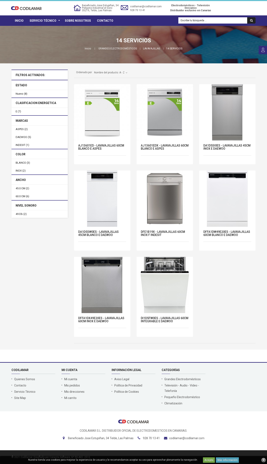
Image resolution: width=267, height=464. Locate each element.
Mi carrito (70, 398)
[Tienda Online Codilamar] (26, 8)
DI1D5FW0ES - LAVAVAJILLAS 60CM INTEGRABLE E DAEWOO (164, 320)
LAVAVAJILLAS (151, 48)
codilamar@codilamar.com (146, 6)
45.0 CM (22, 188)
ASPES (22, 129)
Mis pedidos (72, 385)
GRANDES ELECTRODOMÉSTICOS (117, 48)
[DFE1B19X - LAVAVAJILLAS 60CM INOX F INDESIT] (165, 199)
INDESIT (22, 145)
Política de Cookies (126, 391)
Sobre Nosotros (78, 20)
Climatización (173, 403)
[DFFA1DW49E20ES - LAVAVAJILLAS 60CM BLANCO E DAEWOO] (227, 199)
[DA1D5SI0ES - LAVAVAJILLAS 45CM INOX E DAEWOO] (227, 112)
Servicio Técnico (43, 20)
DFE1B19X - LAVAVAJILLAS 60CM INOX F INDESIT (163, 233)
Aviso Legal (121, 379)
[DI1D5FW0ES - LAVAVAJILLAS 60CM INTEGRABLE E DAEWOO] (165, 285)
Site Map (20, 398)
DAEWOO (23, 137)
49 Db (21, 214)
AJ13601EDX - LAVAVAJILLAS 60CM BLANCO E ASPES (165, 147)
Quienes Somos (24, 379)
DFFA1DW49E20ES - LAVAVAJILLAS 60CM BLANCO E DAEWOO (226, 233)
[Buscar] (251, 20)
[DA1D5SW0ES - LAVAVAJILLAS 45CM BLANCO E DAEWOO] (102, 199)
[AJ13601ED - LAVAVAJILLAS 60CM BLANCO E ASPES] (102, 112)
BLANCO (23, 162)
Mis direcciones (74, 391)
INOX (21, 170)
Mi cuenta (70, 379)
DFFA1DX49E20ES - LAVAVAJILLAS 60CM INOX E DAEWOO (101, 320)
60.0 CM (22, 196)
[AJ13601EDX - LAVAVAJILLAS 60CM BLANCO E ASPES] (165, 112)
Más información (227, 460)
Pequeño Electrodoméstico (182, 397)
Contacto (105, 20)
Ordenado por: (84, 72)
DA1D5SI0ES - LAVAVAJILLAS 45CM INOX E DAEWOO (227, 147)
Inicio (19, 20)
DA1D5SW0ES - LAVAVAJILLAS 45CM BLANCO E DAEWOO (98, 233)
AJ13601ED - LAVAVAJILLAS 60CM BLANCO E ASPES (101, 147)
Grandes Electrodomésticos (182, 379)
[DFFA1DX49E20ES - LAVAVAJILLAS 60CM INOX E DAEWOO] (102, 285)
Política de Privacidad (128, 385)
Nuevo (21, 93)
